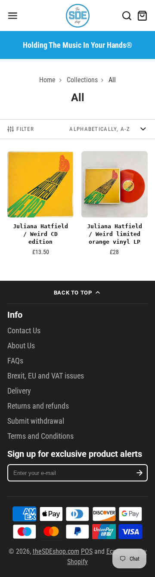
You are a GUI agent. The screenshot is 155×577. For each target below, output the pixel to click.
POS (87, 551)
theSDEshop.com (56, 551)
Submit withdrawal (35, 421)
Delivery (19, 391)
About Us (21, 345)
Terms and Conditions (40, 436)
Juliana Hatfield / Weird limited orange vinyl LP (114, 205)
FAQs (15, 361)
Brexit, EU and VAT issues (45, 376)
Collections (82, 80)
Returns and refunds (38, 406)
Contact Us (23, 330)
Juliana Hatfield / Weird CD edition (40, 205)
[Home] (78, 16)
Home (47, 80)
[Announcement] (77, 45)
